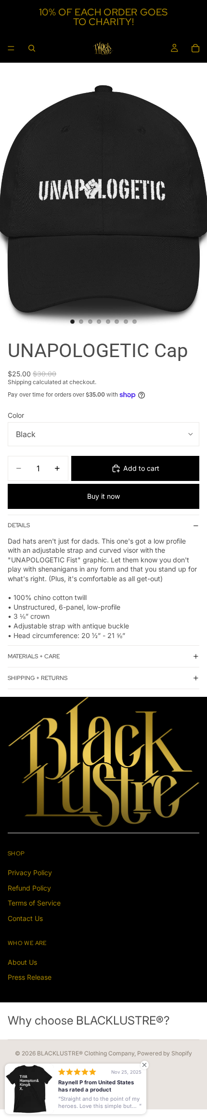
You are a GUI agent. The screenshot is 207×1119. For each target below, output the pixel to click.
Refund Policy (29, 888)
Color (16, 415)
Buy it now (103, 496)
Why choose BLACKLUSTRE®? (88, 1021)
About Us (22, 962)
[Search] (31, 48)
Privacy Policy (30, 872)
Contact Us (25, 918)
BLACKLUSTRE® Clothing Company (85, 1053)
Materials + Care (34, 656)
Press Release (30, 977)
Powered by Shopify (164, 1053)
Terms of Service (34, 903)
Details (19, 525)
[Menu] (11, 48)
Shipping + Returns (37, 678)
